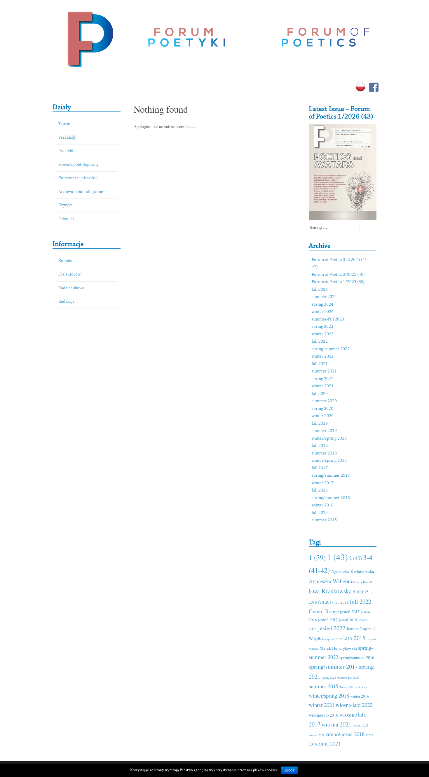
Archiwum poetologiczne (80, 192)
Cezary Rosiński (363, 582)
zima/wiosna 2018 (345, 734)
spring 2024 (322, 304)
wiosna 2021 (336, 724)
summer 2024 (324, 297)
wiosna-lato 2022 (354, 704)
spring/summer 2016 (331, 498)
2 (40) (355, 558)
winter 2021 (323, 386)
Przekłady (67, 137)
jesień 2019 (348, 619)
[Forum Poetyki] (89, 38)
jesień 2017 (328, 619)
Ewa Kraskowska (330, 591)
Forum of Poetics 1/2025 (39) (338, 282)
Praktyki (65, 151)
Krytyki (65, 205)
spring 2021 (322, 379)
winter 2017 (323, 483)
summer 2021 (324, 371)
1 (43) (337, 556)
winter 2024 (323, 312)
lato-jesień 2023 (332, 639)
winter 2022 (323, 356)
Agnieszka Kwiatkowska (352, 571)
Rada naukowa (71, 288)
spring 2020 (322, 409)
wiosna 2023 (360, 725)
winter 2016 (323, 505)
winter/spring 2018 (329, 461)
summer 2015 (324, 520)
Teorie (64, 124)
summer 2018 (324, 453)
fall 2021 (320, 364)
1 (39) (317, 557)
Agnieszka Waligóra (330, 581)
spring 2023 (322, 327)
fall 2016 (320, 490)
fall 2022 (320, 341)
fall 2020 (320, 394)
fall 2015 (320, 513)
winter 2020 (323, 416)
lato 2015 (354, 638)
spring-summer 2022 (331, 349)
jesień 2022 (331, 628)
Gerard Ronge (324, 611)
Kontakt (65, 261)
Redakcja (66, 301)
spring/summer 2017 (331, 475)
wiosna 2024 (316, 735)
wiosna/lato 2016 (323, 715)
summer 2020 (324, 401)
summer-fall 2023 (328, 319)
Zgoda (289, 770)
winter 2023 (323, 334)
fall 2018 (320, 446)
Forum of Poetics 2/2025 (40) (338, 275)
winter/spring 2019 (329, 438)
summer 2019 (324, 431)
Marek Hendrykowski (338, 648)
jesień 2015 (350, 611)
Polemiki (66, 219)
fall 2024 (320, 290)
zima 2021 (329, 743)
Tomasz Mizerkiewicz (353, 687)
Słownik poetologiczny (78, 165)
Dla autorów (69, 274)
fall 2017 (320, 468)
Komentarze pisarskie (77, 178)
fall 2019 (320, 423)
